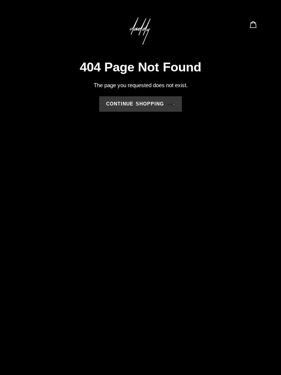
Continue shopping (135, 104)
